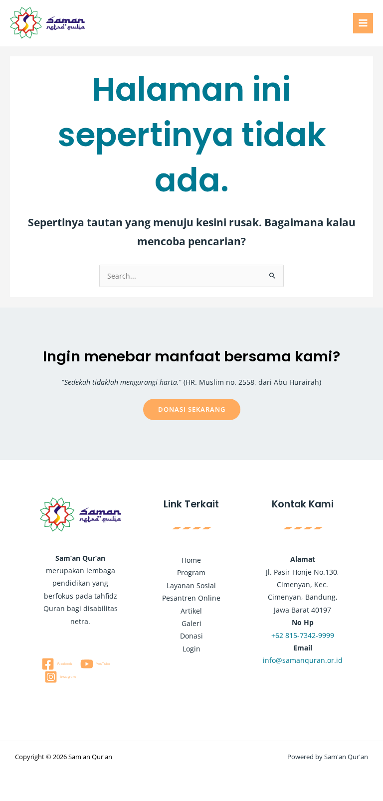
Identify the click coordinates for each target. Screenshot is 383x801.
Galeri (191, 623)
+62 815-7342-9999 (302, 635)
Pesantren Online (191, 598)
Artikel (191, 611)
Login (191, 648)
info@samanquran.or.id (303, 660)
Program (191, 572)
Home (191, 560)
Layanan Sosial (191, 585)
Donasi (191, 636)
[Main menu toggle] (363, 23)
